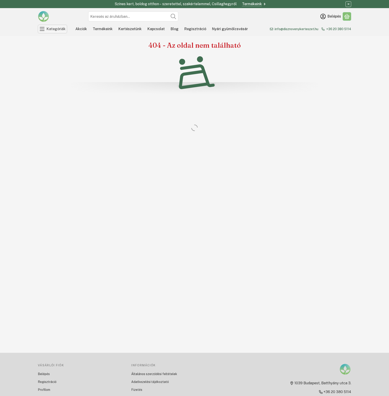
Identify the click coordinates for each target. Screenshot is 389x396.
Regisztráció (195, 29)
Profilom (44, 390)
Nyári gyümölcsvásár (230, 29)
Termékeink (252, 4)
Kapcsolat (156, 29)
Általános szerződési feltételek (154, 374)
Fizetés (136, 390)
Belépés (44, 374)
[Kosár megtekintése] (347, 16)
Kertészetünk (130, 29)
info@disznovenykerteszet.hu (296, 29)
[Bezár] (348, 4)
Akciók (81, 29)
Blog (175, 29)
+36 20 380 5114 (338, 29)
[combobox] (133, 16)
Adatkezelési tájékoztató (150, 382)
